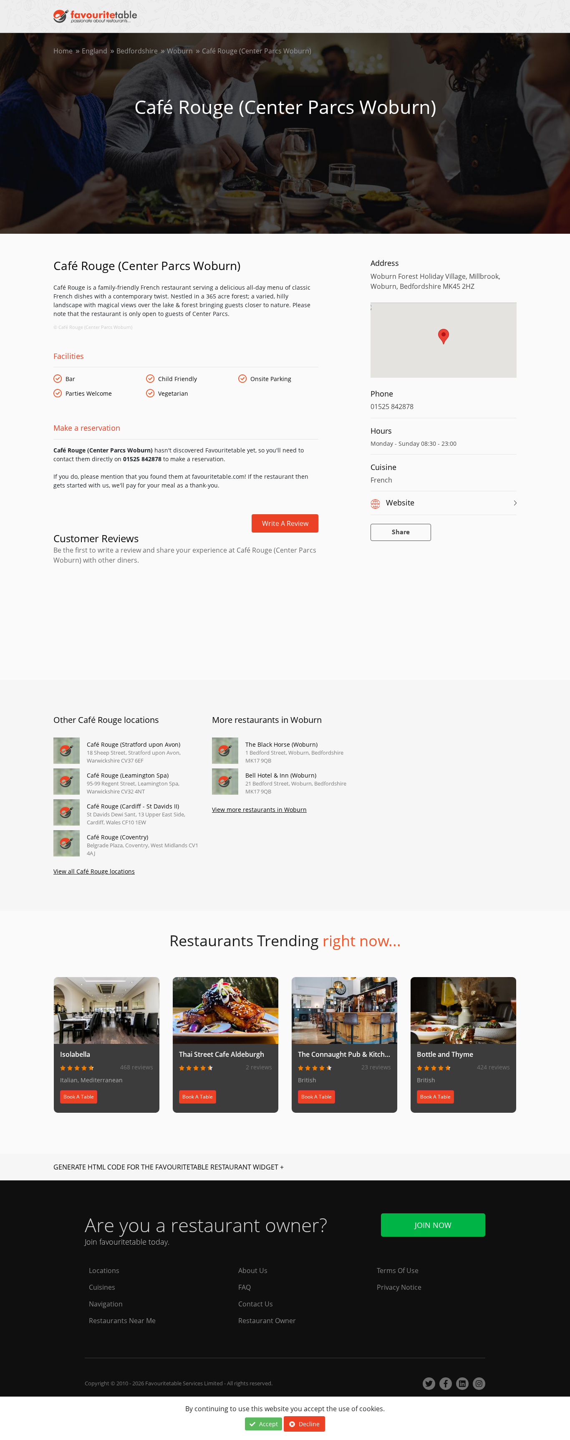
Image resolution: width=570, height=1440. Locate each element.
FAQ (244, 1287)
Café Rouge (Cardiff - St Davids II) (133, 806)
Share (401, 532)
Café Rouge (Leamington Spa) (128, 775)
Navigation (106, 1304)
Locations (104, 1270)
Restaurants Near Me (122, 1320)
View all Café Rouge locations (94, 871)
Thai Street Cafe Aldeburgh (221, 1054)
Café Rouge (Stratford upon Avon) (133, 744)
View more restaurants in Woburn (259, 809)
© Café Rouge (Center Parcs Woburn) (92, 327)
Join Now (433, 1225)
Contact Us (255, 1304)
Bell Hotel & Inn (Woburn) (280, 775)
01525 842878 (392, 406)
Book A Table (78, 1096)
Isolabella (75, 1054)
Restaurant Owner (267, 1320)
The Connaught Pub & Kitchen (345, 1054)
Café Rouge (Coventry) (117, 837)
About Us (252, 1270)
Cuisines (102, 1287)
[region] (444, 344)
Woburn (180, 51)
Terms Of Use (398, 1270)
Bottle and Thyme (445, 1054)
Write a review (285, 523)
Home (63, 51)
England (94, 51)
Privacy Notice (399, 1287)
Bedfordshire (137, 51)
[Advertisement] (185, 600)
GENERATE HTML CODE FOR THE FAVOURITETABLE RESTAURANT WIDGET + (168, 1167)
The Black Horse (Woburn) (281, 744)
